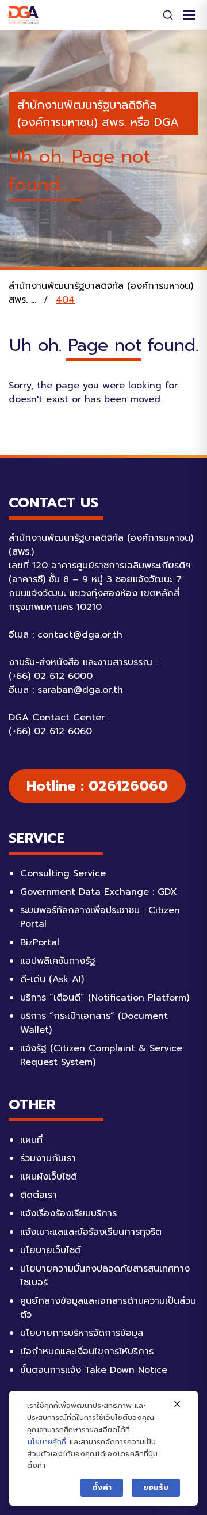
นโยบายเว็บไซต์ (50, 1250)
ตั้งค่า (102, 1487)
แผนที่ (31, 1140)
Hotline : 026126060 (97, 786)
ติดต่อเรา (38, 1195)
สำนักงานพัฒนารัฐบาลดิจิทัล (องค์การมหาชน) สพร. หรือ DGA (98, 113)
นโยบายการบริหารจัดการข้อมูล (81, 1333)
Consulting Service (63, 873)
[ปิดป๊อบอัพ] (177, 1404)
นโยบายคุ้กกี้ (47, 1441)
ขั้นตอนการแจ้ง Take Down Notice (93, 1370)
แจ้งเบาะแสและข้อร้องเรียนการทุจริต (91, 1232)
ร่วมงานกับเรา (48, 1158)
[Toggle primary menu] (189, 14)
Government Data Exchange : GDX (98, 892)
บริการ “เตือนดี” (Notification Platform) (104, 998)
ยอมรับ (155, 1487)
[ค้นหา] (168, 15)
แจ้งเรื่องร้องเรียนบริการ (68, 1213)
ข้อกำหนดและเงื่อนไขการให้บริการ (87, 1351)
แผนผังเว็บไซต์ (48, 1177)
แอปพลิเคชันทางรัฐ (57, 961)
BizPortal (39, 942)
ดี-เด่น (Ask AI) (52, 979)
